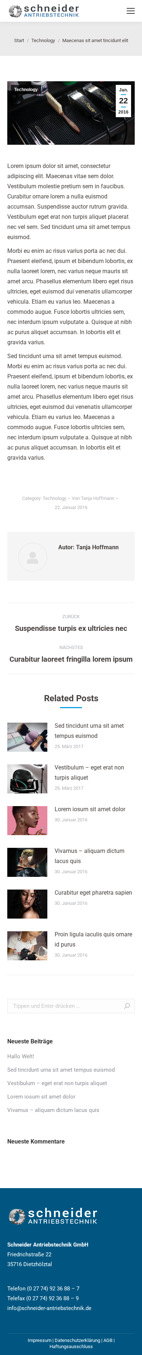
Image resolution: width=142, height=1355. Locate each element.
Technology (26, 89)
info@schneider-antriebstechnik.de (49, 1308)
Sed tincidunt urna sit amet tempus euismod (89, 730)
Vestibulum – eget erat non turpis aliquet (89, 772)
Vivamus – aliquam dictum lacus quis (90, 856)
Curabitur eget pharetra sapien (93, 892)
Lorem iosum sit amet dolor (90, 809)
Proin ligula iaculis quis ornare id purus (93, 939)
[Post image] (27, 737)
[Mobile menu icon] (131, 11)
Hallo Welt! (20, 1056)
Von (93, 498)
